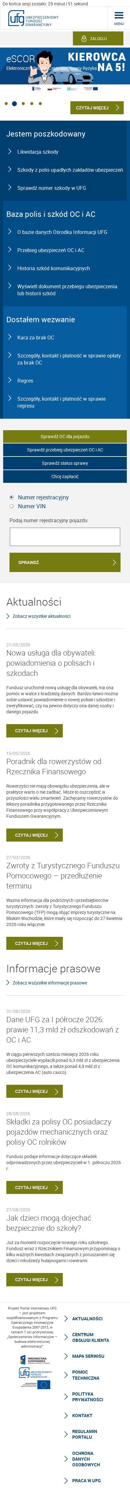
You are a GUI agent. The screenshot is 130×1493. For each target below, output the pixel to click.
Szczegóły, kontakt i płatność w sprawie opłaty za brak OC (69, 359)
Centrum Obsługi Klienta (90, 1337)
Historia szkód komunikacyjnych (53, 268)
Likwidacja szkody (37, 151)
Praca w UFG (86, 1480)
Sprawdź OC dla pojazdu (65, 436)
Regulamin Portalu (84, 1434)
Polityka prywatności (87, 1397)
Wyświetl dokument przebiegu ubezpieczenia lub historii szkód (67, 290)
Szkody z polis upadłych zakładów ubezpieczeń (70, 169)
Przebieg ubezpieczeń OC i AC (50, 250)
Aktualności (87, 1319)
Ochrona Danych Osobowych (86, 1459)
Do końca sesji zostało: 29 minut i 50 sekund (45, 4)
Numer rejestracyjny (43, 497)
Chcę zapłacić (65, 476)
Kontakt (82, 1415)
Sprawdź (28, 562)
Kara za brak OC (35, 337)
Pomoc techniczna (85, 1375)
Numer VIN (32, 506)
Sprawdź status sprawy (65, 463)
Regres (25, 380)
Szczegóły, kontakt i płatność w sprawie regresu (61, 402)
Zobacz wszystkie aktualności (41, 616)
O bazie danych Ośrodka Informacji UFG (62, 232)
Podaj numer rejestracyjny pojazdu (48, 520)
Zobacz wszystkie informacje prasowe (50, 983)
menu (119, 23)
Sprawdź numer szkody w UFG (51, 187)
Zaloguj (98, 38)
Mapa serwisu (88, 1356)
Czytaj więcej (27, 731)
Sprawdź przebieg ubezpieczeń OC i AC (65, 450)
